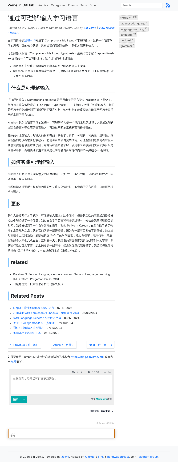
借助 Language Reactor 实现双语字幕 (37, 318)
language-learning (133, 29)
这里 (14, 361)
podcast (127, 40)
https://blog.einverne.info (87, 356)
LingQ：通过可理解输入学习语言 (33, 308)
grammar (127, 46)
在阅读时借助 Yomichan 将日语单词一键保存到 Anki (46, 313)
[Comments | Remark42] (61, 397)
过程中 (28, 40)
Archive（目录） (63, 344)
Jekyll (65, 456)
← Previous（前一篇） (24, 344)
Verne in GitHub (21, 5)
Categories (58, 5)
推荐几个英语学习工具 (27, 333)
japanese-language (134, 23)
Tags (83, 5)
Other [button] (94, 5)
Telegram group (147, 456)
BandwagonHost (118, 456)
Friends (73, 5)
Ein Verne (90, 27)
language (128, 34)
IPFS (101, 456)
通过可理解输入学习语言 (28, 328)
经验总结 (128, 18)
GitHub (90, 456)
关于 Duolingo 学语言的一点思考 (34, 323)
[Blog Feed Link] (167, 5)
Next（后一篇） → (100, 344)
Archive (43, 5)
